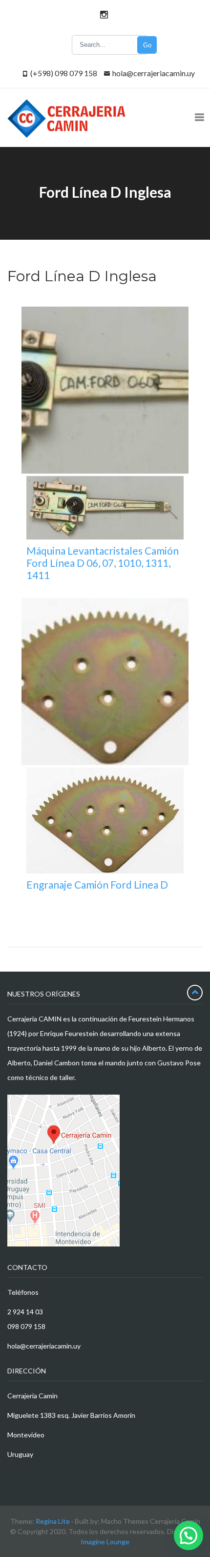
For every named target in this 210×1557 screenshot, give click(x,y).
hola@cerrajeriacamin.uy (153, 73)
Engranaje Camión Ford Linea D (97, 884)
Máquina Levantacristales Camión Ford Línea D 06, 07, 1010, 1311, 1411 (102, 562)
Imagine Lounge (105, 1541)
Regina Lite (53, 1521)
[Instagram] (102, 14)
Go (147, 45)
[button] (188, 1535)
